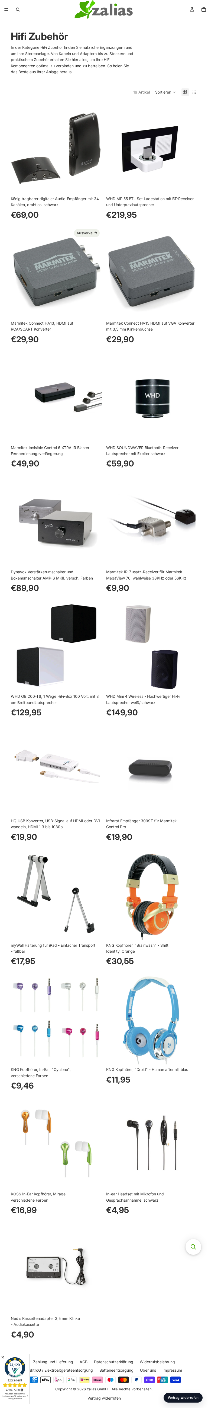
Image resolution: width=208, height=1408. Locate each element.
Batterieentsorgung (116, 1370)
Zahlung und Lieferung (53, 1361)
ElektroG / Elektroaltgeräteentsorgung (59, 1370)
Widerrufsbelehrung (157, 1361)
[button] (165, 92)
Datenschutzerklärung (113, 1361)
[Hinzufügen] (93, 185)
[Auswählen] (189, 559)
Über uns (148, 1370)
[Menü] (6, 9)
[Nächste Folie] (189, 273)
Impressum (172, 1370)
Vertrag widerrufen (104, 1398)
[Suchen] (18, 9)
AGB (83, 1361)
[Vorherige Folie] (114, 273)
